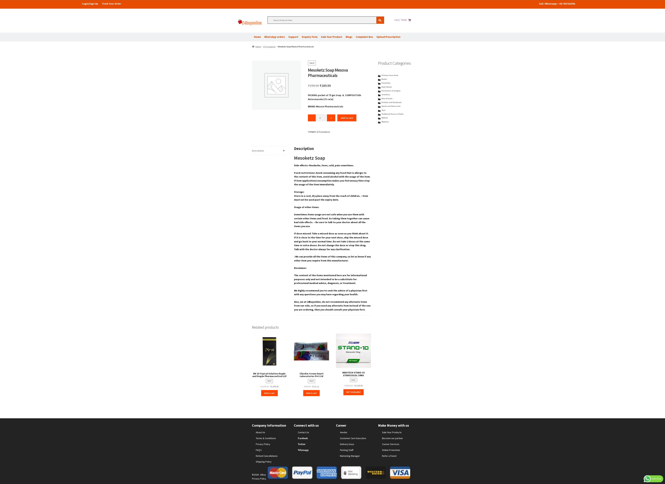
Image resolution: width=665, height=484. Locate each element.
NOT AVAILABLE (353, 392)
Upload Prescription (388, 36)
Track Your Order (111, 3)
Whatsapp (303, 450)
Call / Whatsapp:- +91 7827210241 (557, 3)
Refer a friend (389, 455)
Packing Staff (346, 450)
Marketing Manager (350, 455)
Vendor (343, 432)
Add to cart (347, 117)
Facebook (303, 438)
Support (293, 36)
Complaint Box (364, 36)
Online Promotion (391, 450)
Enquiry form (309, 36)
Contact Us (303, 432)
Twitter (301, 444)
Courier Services (390, 444)
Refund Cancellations (267, 455)
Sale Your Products (392, 432)
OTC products (269, 46)
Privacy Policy (263, 444)
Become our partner (392, 438)
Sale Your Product (331, 36)
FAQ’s (259, 450)
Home (257, 36)
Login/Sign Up (90, 3)
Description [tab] (258, 150)
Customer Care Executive (353, 438)
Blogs (349, 36)
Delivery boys (347, 444)
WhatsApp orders (274, 36)
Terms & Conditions (266, 438)
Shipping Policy (264, 461)
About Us (260, 432)
